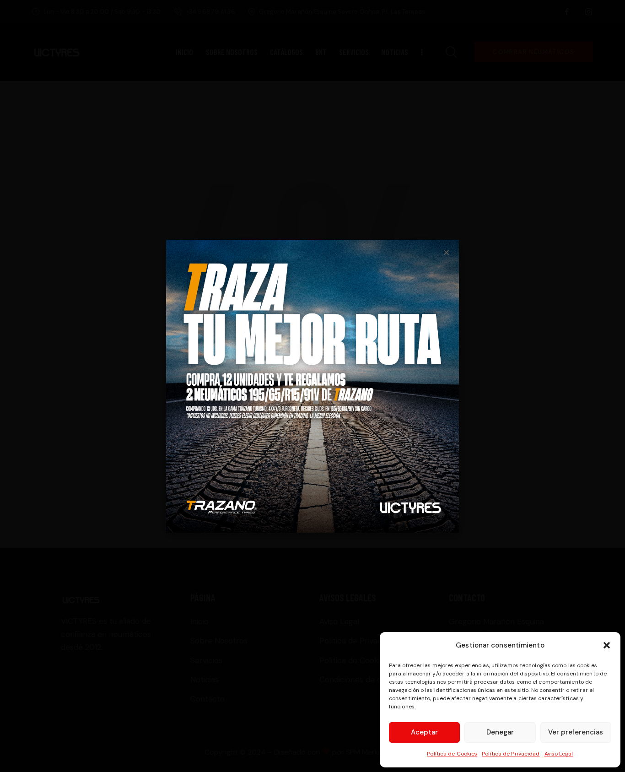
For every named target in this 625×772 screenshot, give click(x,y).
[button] (606, 645)
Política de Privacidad (510, 753)
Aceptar (424, 732)
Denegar (500, 732)
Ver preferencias (575, 732)
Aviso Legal (558, 753)
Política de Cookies (452, 753)
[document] (312, 386)
